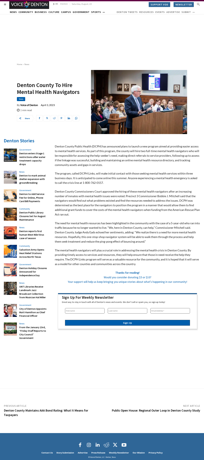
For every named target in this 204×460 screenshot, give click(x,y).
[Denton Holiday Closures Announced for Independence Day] (10, 269)
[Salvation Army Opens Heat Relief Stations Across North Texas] (10, 251)
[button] (198, 4)
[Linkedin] (69, 118)
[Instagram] (89, 445)
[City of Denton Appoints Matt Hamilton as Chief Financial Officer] (10, 310)
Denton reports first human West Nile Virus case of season (31, 235)
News (26, 64)
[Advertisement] (102, 38)
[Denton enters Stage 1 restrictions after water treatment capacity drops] (10, 155)
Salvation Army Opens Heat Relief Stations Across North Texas (31, 253)
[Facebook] (39, 118)
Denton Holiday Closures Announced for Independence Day (33, 272)
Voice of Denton (29, 105)
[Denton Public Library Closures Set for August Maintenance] (10, 214)
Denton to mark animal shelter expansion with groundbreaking (32, 179)
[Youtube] (124, 445)
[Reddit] (106, 445)
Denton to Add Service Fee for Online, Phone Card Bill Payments (31, 197)
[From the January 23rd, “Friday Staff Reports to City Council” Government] (10, 329)
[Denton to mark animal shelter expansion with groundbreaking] (10, 177)
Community (24, 209)
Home (19, 64)
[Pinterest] (61, 118)
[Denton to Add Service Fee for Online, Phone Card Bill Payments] (10, 195)
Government (25, 150)
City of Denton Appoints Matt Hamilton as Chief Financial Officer (32, 312)
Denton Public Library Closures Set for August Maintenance (32, 216)
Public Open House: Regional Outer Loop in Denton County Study (156, 410)
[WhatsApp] (76, 118)
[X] (47, 118)
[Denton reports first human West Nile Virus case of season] (10, 232)
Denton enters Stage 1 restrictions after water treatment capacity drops (32, 159)
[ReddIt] (54, 118)
